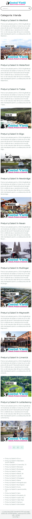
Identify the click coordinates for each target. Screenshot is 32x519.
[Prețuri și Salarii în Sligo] (16, 162)
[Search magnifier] (29, 8)
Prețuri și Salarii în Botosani (14, 467)
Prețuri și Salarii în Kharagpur (14, 478)
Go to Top (15, 517)
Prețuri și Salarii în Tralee (13, 89)
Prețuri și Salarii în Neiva (13, 480)
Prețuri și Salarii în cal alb (13, 476)
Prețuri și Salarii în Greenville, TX (15, 464)
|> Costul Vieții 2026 (7, 511)
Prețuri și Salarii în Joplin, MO (14, 497)
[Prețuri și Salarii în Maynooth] (16, 341)
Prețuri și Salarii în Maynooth (15, 313)
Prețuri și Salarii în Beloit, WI (14, 473)
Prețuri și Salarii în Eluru (13, 458)
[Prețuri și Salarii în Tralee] (16, 118)
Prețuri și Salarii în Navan (13, 223)
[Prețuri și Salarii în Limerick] (16, 386)
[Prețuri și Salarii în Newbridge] (16, 207)
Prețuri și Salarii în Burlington (14, 485)
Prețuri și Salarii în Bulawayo (14, 469)
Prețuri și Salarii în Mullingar (15, 268)
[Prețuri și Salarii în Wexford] (16, 49)
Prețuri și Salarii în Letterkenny (16, 402)
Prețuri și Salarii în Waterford (15, 65)
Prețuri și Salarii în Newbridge (15, 178)
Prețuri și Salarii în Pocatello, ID (15, 495)
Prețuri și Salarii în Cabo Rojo (14, 500)
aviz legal (26, 511)
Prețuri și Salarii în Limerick (14, 357)
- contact (17, 515)
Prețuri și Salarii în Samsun (13, 502)
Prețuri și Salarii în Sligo (12, 134)
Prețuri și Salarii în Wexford (14, 20)
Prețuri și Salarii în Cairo (12, 493)
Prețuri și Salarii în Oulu (13, 487)
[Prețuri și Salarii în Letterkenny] (16, 431)
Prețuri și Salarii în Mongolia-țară (15, 482)
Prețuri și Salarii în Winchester (15, 504)
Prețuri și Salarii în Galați (13, 471)
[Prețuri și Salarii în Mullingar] (16, 297)
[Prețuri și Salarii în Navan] (16, 252)
